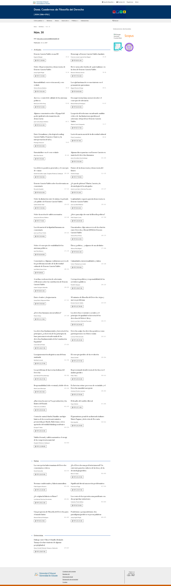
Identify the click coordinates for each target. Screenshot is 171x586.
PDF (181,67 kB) (40, 379)
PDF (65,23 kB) (40, 521)
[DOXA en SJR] (118, 38)
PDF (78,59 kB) (77, 267)
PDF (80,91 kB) (40, 291)
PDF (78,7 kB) (77, 140)
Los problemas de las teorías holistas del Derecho (49, 371)
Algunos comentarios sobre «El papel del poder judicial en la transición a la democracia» (49, 116)
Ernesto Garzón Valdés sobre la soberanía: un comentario (51, 185)
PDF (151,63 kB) (77, 477)
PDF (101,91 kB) (77, 521)
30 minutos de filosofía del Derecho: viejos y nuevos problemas (87, 298)
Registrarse (130, 2)
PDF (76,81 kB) (40, 91)
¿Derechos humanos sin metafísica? (47, 313)
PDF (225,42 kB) (40, 431)
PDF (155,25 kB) (77, 340)
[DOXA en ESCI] (129, 51)
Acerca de (65, 20)
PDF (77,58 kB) (77, 177)
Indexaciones (85, 20)
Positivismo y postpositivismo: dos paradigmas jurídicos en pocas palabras (86, 513)
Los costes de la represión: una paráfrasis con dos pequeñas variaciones (88, 497)
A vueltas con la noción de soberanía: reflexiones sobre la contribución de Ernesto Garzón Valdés (51, 282)
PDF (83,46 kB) (40, 254)
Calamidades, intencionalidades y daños (86, 261)
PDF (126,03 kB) (40, 474)
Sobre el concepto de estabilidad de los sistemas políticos (49, 247)
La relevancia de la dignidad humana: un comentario (49, 228)
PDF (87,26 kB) (40, 107)
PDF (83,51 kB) (77, 60)
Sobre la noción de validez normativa (48, 215)
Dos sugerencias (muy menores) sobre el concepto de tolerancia (86, 99)
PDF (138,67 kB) (40, 551)
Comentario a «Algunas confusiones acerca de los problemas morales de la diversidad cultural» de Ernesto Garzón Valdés (51, 263)
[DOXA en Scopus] (129, 40)
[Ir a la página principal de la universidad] (41, 3)
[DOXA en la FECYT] (118, 51)
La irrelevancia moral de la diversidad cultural (88, 134)
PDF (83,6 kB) (77, 208)
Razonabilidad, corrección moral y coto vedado (49, 83)
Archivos (41, 26)
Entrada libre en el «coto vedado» (46, 152)
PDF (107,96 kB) (77, 306)
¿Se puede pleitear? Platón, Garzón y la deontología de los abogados (85, 185)
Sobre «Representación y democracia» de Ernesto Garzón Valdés (49, 68)
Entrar (136, 2)
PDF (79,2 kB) (77, 192)
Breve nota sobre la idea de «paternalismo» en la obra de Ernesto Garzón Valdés (88, 68)
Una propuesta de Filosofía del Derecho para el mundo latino (51, 513)
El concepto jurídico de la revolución (85, 355)
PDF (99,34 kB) (40, 146)
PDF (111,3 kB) (40, 319)
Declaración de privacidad (70, 579)
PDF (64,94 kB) (77, 107)
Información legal (68, 577)
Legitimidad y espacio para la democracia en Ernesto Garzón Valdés (88, 200)
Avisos (57, 20)
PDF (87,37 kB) (77, 127)
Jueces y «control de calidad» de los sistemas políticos (50, 99)
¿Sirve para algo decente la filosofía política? (88, 215)
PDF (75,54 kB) (77, 76)
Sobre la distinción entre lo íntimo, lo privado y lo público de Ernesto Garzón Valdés (51, 200)
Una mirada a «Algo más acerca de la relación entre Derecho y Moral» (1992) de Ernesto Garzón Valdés (88, 230)
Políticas (74, 20)
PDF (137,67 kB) (77, 361)
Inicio (35, 26)
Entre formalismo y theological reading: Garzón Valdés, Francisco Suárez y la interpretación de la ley (49, 137)
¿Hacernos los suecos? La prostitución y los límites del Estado (50, 402)
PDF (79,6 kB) (40, 159)
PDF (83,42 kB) (40, 192)
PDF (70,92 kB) (77, 161)
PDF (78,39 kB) (40, 236)
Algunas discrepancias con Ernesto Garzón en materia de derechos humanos (88, 153)
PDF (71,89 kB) (40, 60)
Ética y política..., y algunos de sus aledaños (87, 246)
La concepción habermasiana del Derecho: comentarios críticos (50, 466)
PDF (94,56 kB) (77, 91)
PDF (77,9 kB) (40, 221)
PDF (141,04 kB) (77, 425)
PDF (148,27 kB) (40, 348)
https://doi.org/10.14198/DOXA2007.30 (48, 39)
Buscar (116, 20)
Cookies (65, 582)
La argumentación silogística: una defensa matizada (50, 356)
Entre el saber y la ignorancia (45, 297)
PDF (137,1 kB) (77, 407)
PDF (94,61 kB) (77, 252)
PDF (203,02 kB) (77, 379)
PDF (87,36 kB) (77, 505)
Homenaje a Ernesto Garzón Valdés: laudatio (87, 54)
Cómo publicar (38, 20)
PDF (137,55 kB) (77, 394)
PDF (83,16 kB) (77, 239)
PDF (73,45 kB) (40, 208)
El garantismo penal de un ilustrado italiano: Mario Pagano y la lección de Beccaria (87, 418)
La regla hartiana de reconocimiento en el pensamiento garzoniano (87, 83)
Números (49, 20)
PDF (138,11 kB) (40, 502)
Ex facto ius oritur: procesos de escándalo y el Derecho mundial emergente (88, 387)
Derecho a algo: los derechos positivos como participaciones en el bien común (87, 332)
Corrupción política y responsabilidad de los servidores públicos (88, 280)
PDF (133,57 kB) (77, 490)
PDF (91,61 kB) (40, 125)
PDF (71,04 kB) (40, 76)
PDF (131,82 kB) (40, 490)
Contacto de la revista (69, 571)
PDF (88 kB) (39, 272)
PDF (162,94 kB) (77, 324)
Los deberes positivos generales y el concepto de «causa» (51, 169)
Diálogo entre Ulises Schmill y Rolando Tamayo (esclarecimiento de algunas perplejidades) (48, 542)
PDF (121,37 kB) (40, 363)
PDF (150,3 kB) (40, 392)
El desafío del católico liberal (82, 401)
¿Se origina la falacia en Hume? (46, 496)
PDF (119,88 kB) (40, 446)
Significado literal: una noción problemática (87, 484)
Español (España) (108, 2)
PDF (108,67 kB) (77, 288)
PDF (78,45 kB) (40, 177)
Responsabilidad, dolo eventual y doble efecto (51, 386)
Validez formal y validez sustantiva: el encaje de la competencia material (50, 438)
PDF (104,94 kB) (77, 221)
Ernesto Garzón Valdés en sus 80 (46, 54)
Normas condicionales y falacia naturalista (50, 484)
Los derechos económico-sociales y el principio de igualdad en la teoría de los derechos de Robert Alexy (86, 315)
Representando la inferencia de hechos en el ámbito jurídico (87, 371)
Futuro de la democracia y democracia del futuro (87, 169)
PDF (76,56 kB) (40, 303)
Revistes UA (121, 2)
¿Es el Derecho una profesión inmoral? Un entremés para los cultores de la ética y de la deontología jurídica (87, 468)
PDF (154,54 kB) (40, 410)
